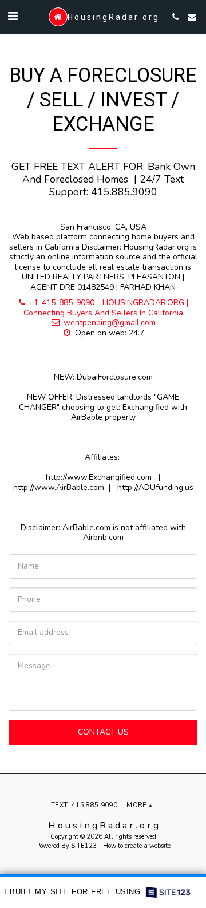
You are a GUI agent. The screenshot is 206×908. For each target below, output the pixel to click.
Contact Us (103, 732)
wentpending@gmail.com (110, 322)
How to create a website (137, 846)
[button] (12, 16)
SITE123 (84, 846)
